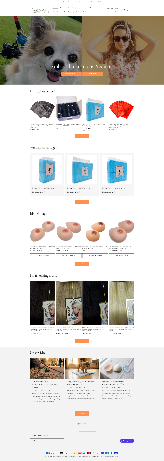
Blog (75, 429)
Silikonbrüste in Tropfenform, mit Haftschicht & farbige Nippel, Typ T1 (68, 247)
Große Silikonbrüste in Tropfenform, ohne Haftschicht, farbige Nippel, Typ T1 (120, 247)
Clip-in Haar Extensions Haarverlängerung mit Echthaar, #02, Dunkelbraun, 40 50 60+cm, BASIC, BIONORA (42, 329)
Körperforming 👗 (93, 73)
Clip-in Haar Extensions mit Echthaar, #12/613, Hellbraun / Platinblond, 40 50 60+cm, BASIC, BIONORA (68, 329)
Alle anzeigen (82, 136)
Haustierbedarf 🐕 (71, 73)
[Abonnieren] (62, 440)
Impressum (84, 456)
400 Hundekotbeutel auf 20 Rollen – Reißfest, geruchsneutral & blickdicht (68, 125)
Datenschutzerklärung (74, 456)
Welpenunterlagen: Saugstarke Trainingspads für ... (81, 383)
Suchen (70, 429)
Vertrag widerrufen (87, 429)
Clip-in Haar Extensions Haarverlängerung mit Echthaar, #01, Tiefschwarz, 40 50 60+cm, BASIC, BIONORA (94, 329)
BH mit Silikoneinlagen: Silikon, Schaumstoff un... (114, 383)
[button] (124, 10)
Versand (117, 456)
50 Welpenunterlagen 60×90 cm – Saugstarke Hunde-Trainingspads (94, 125)
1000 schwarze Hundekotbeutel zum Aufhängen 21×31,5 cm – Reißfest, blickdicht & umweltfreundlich (42, 126)
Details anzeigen (37, 192)
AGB (102, 456)
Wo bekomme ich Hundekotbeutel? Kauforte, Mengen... (45, 384)
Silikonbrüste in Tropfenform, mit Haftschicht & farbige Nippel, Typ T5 (94, 247)
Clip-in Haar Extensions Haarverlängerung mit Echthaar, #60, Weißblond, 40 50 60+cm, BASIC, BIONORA (121, 329)
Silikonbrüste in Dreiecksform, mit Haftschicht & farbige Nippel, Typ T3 (42, 247)
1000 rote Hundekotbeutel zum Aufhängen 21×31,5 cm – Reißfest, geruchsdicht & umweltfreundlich (120, 126)
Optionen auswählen (42, 255)
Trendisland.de (53, 456)
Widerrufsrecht (109, 456)
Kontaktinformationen (94, 456)
